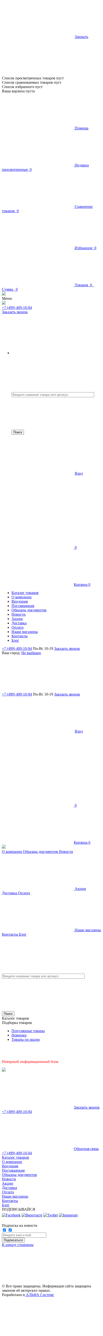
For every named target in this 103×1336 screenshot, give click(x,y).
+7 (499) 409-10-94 (17, 308)
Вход (79, 473)
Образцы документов (41, 852)
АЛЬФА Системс (39, 1295)
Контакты (10, 934)
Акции (80, 889)
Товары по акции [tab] (25, 1039)
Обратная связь (86, 1149)
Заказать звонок (15, 312)
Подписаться (13, 1240)
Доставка (10, 893)
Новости (66, 852)
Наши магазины (87, 930)
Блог (23, 934)
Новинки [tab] (19, 1035)
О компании (12, 852)
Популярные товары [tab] (28, 1031)
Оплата (24, 893)
